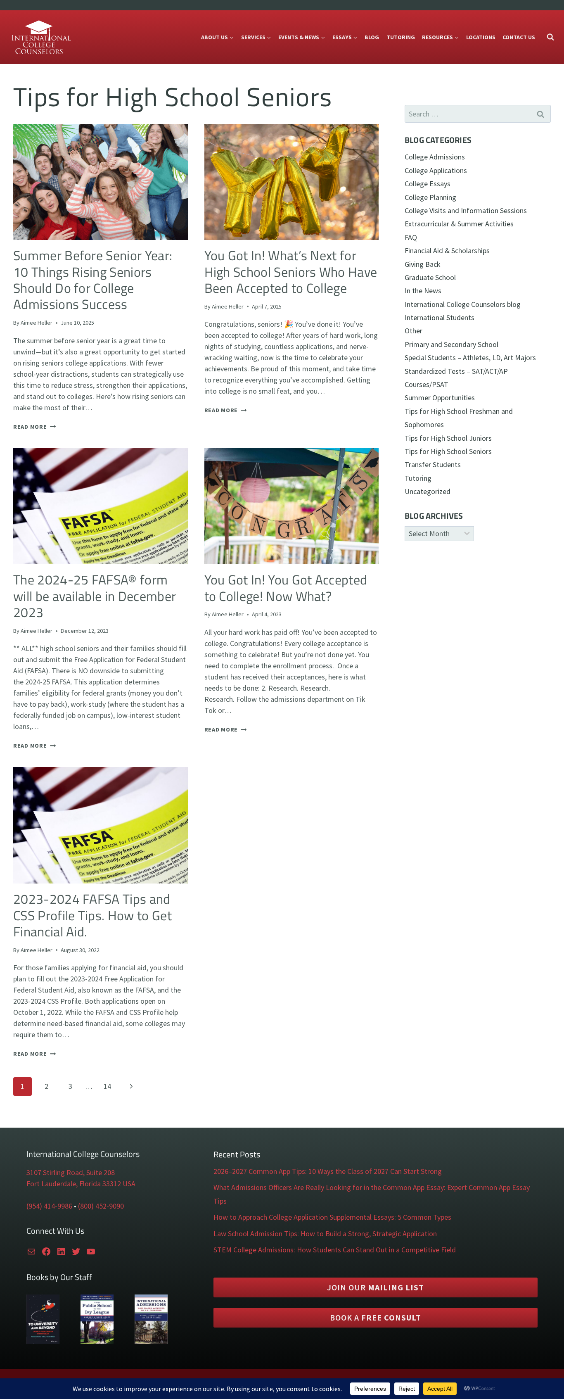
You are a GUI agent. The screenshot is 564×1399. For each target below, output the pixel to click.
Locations (480, 37)
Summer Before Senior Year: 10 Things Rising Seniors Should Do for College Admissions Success (92, 279)
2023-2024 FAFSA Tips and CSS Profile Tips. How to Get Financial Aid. (92, 915)
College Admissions (435, 157)
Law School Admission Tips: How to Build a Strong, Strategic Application (325, 1233)
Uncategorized (427, 491)
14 (107, 1086)
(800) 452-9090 (101, 1206)
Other (413, 330)
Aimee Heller (36, 322)
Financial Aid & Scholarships (447, 250)
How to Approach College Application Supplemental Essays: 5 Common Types (332, 1217)
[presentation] (100, 182)
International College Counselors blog (463, 304)
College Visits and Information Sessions (466, 210)
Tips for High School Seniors (448, 451)
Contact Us (518, 37)
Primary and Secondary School (451, 344)
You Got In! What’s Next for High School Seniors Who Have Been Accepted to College (290, 271)
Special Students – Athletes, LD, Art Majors (470, 357)
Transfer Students (433, 464)
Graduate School (430, 277)
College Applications (436, 170)
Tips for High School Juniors (448, 438)
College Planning (430, 197)
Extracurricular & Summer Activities (459, 223)
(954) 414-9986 (49, 1206)
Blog (372, 37)
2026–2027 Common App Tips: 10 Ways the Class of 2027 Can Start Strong (327, 1171)
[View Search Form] (550, 37)
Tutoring (400, 37)
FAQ (411, 237)
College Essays (427, 183)
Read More (34, 426)
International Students (439, 317)
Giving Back (423, 264)
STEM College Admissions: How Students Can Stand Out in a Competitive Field (334, 1249)
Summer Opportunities (440, 397)
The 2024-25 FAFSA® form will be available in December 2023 (94, 596)
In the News (423, 290)
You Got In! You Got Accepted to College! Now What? (285, 588)
